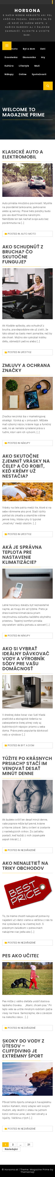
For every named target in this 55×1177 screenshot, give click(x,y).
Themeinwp (28, 1172)
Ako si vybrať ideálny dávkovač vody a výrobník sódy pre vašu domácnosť (26, 658)
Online (23, 74)
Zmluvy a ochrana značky (26, 368)
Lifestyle (24, 65)
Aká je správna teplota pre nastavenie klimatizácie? (22, 554)
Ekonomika (29, 57)
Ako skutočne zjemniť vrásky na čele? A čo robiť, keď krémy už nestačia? (26, 466)
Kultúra (9, 65)
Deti (42, 48)
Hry (43, 57)
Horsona (28, 10)
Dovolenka (11, 57)
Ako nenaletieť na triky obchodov (25, 865)
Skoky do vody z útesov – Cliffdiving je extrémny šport (23, 1048)
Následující (11, 1149)
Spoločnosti (39, 74)
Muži (37, 65)
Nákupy (9, 74)
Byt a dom (29, 48)
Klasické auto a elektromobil (22, 154)
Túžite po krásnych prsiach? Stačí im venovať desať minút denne (27, 766)
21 (29, 1144)
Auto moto (28, 233)
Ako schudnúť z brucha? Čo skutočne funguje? (22, 254)
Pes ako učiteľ (20, 955)
